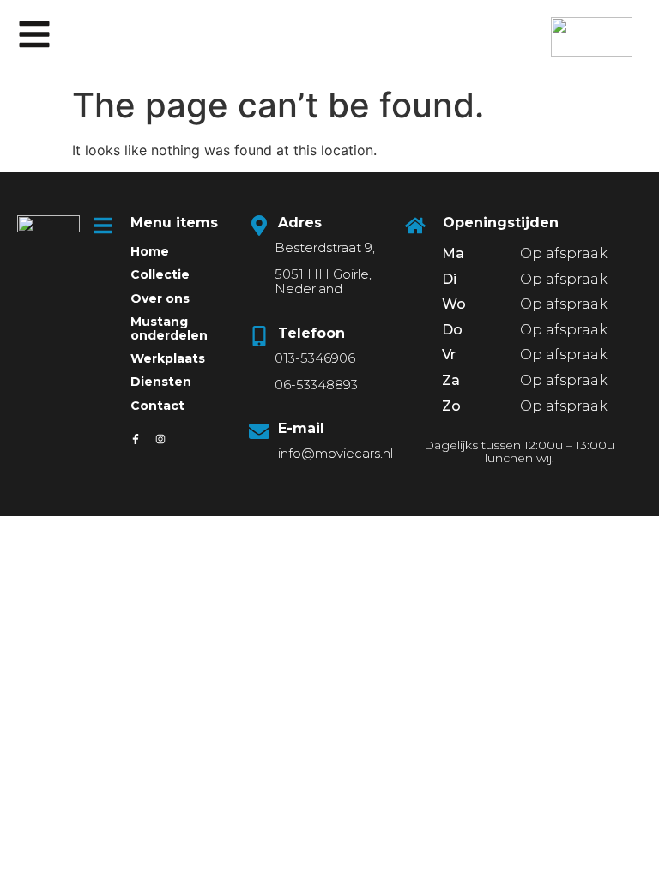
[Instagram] (160, 439)
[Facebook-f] (135, 439)
